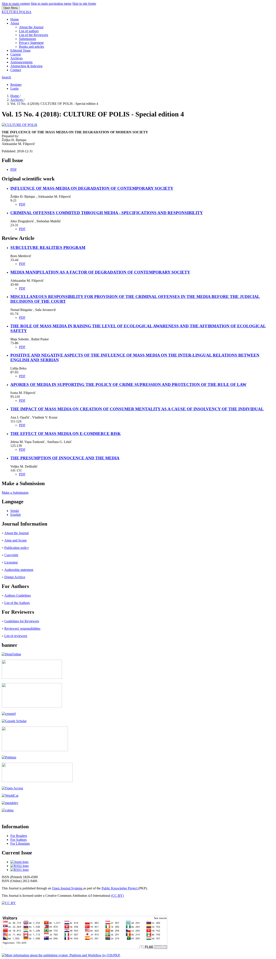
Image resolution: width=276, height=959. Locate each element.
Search (6, 77)
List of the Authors (17, 603)
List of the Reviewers (33, 35)
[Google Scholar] (14, 721)
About (14, 23)
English (15, 514)
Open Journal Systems (67, 888)
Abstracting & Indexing (26, 66)
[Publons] (9, 757)
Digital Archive (14, 577)
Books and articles (31, 46)
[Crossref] (9, 713)
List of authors (29, 31)
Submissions (27, 39)
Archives (16, 58)
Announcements (21, 62)
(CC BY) (117, 895)
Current (15, 54)
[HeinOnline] (11, 654)
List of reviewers (15, 636)
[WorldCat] (10, 795)
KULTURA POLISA (16, 12)
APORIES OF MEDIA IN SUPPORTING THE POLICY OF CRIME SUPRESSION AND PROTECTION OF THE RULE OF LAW (128, 384)
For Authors (18, 839)
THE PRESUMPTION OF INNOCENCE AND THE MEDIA (64, 458)
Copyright (11, 555)
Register (16, 84)
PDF (13, 169)
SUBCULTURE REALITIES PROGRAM (47, 247)
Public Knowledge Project (120, 888)
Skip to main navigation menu (51, 3)
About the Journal (31, 27)
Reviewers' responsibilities (22, 628)
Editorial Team (20, 50)
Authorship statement (18, 570)
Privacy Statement (31, 43)
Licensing (11, 562)
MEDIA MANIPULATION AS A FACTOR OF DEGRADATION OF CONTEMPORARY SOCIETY (100, 272)
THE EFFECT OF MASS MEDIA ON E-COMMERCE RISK (65, 433)
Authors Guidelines (17, 595)
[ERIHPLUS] (32, 677)
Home (14, 19)
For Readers (18, 836)
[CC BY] (9, 903)
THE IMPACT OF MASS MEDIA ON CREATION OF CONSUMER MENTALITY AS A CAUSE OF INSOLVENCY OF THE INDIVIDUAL (137, 409)
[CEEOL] (32, 706)
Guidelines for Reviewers (21, 621)
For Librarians (20, 843)
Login (14, 88)
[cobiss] (8, 810)
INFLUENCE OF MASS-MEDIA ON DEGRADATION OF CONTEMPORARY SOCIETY (91, 188)
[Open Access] (12, 788)
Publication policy (16, 548)
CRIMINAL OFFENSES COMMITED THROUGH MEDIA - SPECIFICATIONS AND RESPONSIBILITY (106, 212)
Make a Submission (15, 492)
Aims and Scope (15, 540)
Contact (15, 70)
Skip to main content (16, 3)
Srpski (14, 511)
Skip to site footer (84, 3)
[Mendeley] (10, 803)
